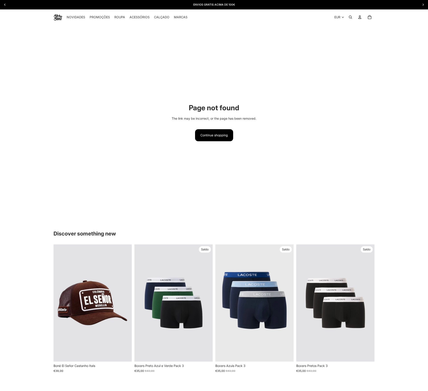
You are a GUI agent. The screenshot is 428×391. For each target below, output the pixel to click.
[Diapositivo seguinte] (206, 303)
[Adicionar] (125, 355)
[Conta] (360, 17)
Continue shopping (214, 135)
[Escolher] (206, 355)
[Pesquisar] (350, 17)
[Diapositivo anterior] (141, 303)
